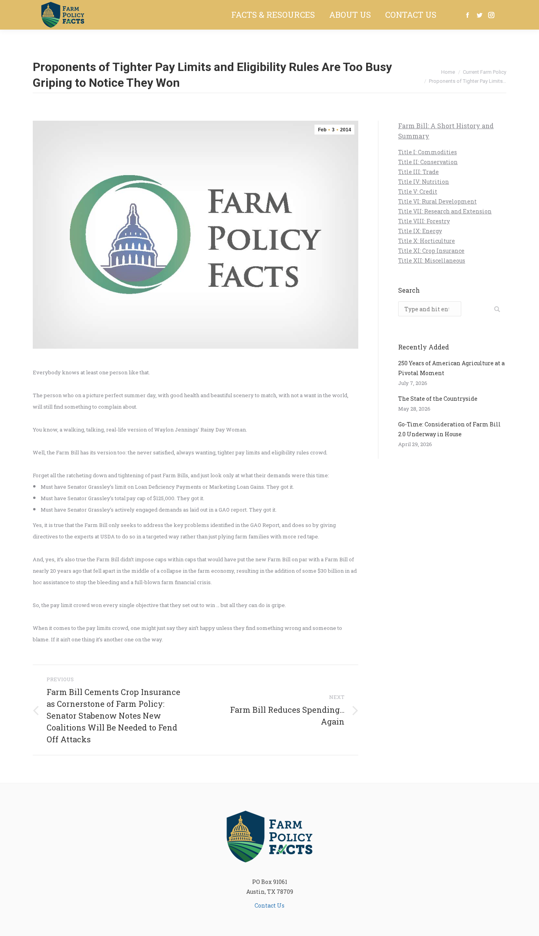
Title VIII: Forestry (424, 221)
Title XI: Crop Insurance (431, 250)
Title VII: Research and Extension (445, 211)
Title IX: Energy (420, 231)
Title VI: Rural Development (437, 201)
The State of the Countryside (437, 398)
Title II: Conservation (428, 162)
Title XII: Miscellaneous (431, 260)
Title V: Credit (417, 191)
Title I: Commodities (427, 152)
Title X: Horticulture (426, 241)
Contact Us (269, 905)
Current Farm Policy (484, 72)
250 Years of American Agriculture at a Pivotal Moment (451, 368)
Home (448, 72)
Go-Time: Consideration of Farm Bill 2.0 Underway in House (449, 429)
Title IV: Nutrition (423, 181)
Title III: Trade (418, 172)
